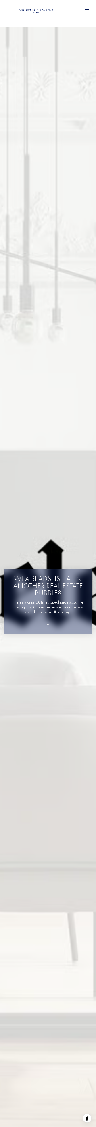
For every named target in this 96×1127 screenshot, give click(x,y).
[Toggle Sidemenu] (87, 10)
